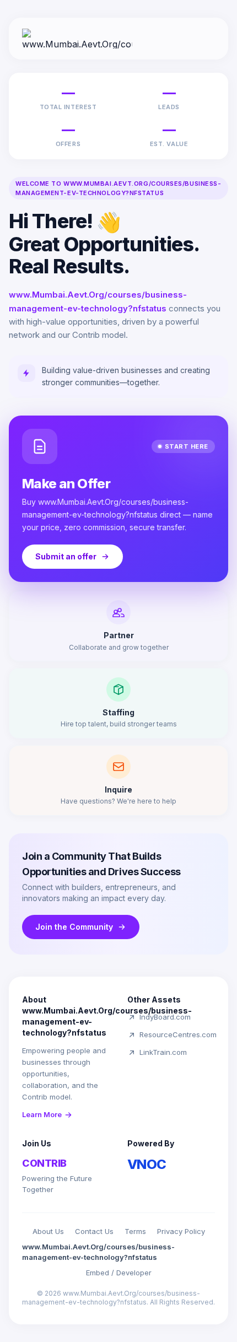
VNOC (146, 1164)
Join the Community (74, 926)
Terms (135, 1231)
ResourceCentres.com (178, 1034)
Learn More (42, 1114)
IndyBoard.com (165, 1016)
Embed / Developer (119, 1272)
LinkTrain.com (163, 1052)
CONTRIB (44, 1163)
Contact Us (94, 1231)
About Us (48, 1231)
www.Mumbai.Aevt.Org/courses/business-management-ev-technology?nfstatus (98, 1252)
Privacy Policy (181, 1231)
